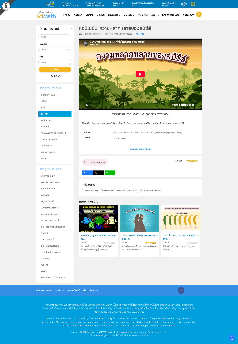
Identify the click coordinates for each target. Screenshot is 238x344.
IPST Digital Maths (50, 245)
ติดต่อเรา (60, 290)
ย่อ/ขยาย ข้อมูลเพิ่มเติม (140, 149)
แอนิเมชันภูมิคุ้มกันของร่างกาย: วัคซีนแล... (98, 237)
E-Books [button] (128, 15)
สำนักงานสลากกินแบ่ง (193, 4)
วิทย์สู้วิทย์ (45, 233)
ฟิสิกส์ (44, 101)
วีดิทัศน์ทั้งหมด (48, 94)
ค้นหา (56, 69)
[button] (199, 14)
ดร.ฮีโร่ (44, 271)
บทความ (90, 15)
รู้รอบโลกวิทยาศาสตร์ (51, 252)
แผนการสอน (114, 15)
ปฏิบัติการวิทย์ (47, 201)
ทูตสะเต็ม (45, 195)
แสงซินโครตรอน (48, 188)
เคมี (43, 107)
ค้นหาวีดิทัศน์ (51, 29)
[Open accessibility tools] (232, 338)
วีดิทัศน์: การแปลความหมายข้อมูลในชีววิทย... (180, 237)
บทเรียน (101, 15)
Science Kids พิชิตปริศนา (53, 226)
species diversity (91, 190)
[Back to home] (46, 14)
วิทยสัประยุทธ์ (47, 239)
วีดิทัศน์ (66, 15)
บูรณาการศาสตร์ (48, 152)
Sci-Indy (45, 258)
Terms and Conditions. (127, 332)
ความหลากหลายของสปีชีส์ (127, 190)
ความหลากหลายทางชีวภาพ (151, 190)
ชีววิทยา (44, 113)
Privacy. (142, 332)
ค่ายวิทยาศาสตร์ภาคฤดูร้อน (53, 277)
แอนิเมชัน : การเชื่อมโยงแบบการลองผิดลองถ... (140, 237)
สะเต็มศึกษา (46, 145)
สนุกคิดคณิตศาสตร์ (50, 214)
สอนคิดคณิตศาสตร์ (50, 220)
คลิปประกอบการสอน (50, 182)
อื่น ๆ (43, 158)
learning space (51, 4)
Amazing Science (50, 207)
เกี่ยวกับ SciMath (44, 290)
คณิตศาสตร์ (46, 120)
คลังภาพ (78, 15)
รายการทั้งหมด (48, 176)
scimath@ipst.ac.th (105, 335)
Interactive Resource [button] (148, 15)
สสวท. (184, 4)
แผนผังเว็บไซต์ (73, 290)
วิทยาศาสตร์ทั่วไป (49, 139)
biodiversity (107, 190)
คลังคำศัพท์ (188, 15)
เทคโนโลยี (45, 126)
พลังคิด (44, 264)
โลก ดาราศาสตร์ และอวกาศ (53, 133)
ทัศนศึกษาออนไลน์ (170, 15)
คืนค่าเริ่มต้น (56, 76)
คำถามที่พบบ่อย (90, 290)
